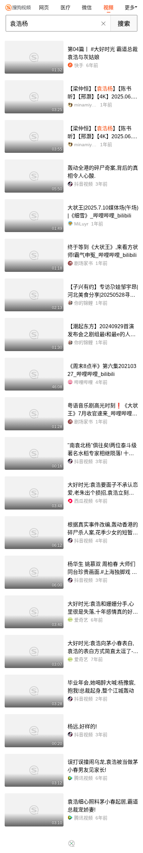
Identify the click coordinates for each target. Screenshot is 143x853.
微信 (87, 7)
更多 (130, 7)
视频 (108, 7)
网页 (44, 7)
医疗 (66, 7)
